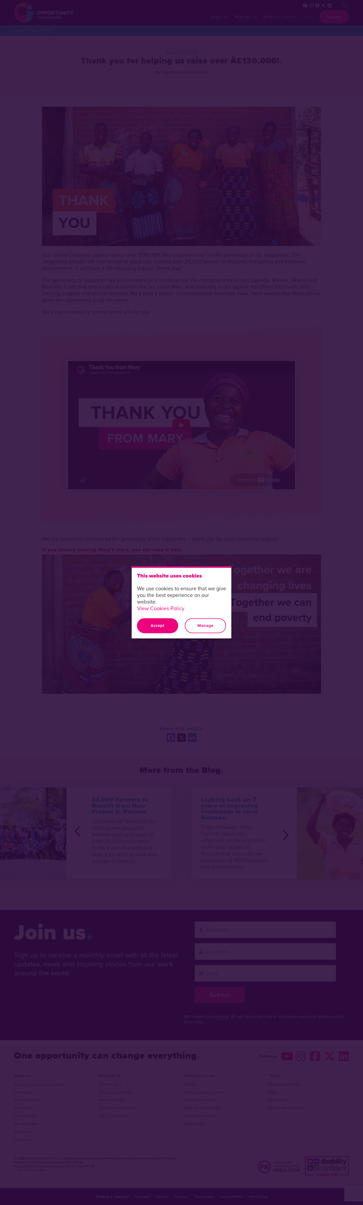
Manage (205, 626)
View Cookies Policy (160, 608)
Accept (157, 626)
